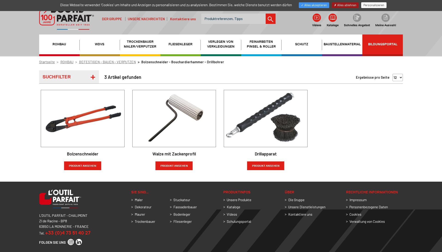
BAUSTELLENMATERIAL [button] (342, 44)
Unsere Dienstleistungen (307, 207)
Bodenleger (181, 214)
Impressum (358, 200)
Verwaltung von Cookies (367, 221)
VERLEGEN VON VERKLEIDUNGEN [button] (221, 44)
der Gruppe (112, 19)
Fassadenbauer (185, 207)
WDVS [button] (99, 44)
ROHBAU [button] (59, 44)
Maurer (140, 214)
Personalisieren (373, 5)
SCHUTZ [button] (301, 44)
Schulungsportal (239, 221)
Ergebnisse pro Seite (373, 77)
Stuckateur (181, 200)
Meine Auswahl (385, 25)
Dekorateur (143, 207)
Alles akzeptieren (315, 5)
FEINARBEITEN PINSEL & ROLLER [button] (261, 44)
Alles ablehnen (346, 5)
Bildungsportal (382, 44)
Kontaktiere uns (183, 19)
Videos (316, 25)
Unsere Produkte (239, 200)
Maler (139, 200)
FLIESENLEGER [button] (180, 44)
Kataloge (333, 25)
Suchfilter (57, 77)
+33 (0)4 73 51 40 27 (67, 233)
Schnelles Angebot (357, 25)
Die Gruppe (296, 200)
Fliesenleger (182, 221)
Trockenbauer (145, 221)
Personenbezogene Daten (368, 207)
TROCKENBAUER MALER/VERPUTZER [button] (140, 44)
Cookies (355, 214)
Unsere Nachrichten (146, 19)
